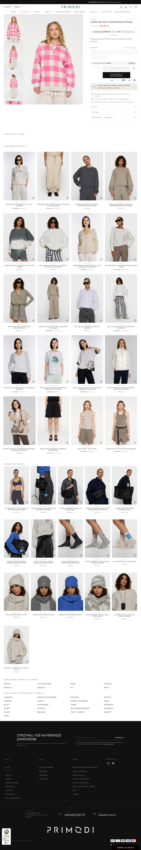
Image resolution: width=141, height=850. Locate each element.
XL (95, 57)
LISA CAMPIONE (44, 684)
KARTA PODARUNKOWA (122, 12)
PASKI (6, 716)
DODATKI (48, 12)
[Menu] (10, 829)
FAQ (74, 790)
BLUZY (7, 704)
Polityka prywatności (81, 782)
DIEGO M (41, 687)
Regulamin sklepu (79, 775)
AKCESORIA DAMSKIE (79, 708)
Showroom (43, 771)
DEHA (73, 684)
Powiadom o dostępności (116, 75)
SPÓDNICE (108, 704)
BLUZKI (7, 712)
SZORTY (7, 708)
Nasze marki (43, 775)
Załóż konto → (132, 63)
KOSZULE (41, 708)
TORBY (73, 704)
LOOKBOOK (93, 12)
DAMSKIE (7, 7)
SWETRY (107, 697)
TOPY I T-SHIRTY (77, 712)
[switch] (6, 843)
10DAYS (93, 19)
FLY (72, 687)
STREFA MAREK (79, 12)
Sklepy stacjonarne (46, 767)
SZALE (106, 701)
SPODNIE (8, 701)
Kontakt (76, 794)
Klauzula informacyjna (81, 779)
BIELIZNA (41, 712)
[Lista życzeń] (33, 198)
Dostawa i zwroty (102, 117)
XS (104, 52)
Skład (95, 112)
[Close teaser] (111, 845)
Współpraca (43, 779)
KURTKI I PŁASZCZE (79, 701)
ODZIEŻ (13, 12)
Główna (92, 16)
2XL (104, 57)
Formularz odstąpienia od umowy (85, 767)
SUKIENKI (74, 697)
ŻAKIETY (107, 712)
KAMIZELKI (109, 708)
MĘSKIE (17, 7)
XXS (95, 52)
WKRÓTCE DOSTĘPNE (62, 12)
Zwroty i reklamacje (80, 771)
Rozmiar (113, 47)
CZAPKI (40, 701)
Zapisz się (118, 737)
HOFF (106, 687)
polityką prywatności (109, 744)
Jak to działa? (113, 35)
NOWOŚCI (37, 12)
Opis (94, 107)
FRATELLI (8, 687)
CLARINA (108, 684)
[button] (125, 847)
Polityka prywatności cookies (84, 786)
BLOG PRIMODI (107, 12)
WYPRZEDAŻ (43, 704)
